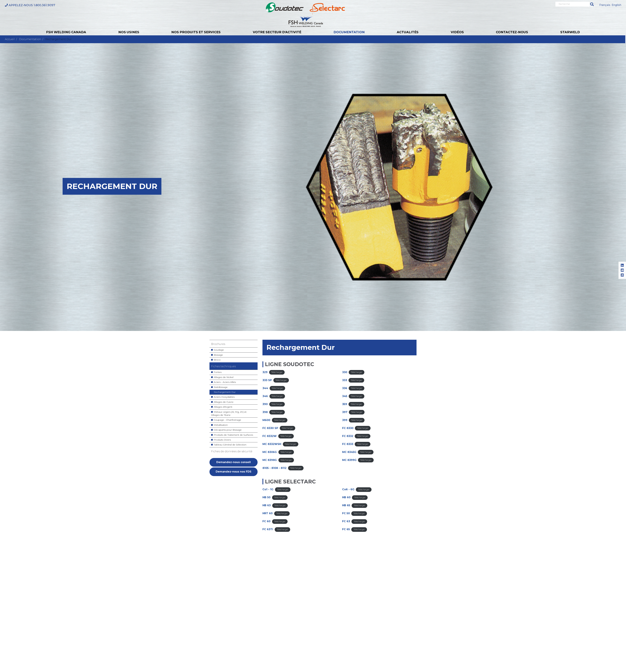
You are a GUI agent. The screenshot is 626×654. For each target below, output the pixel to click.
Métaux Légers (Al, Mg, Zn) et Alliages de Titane (228, 413)
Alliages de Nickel (223, 377)
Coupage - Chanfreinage (227, 420)
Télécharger (277, 372)
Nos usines (128, 32)
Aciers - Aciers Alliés (225, 382)
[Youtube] (622, 270)
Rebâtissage (221, 387)
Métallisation (221, 425)
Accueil (10, 39)
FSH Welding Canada (66, 32)
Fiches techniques (223, 366)
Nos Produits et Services (196, 32)
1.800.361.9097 (32, 5)
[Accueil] (305, 14)
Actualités (407, 32)
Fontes (218, 372)
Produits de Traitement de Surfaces (233, 435)
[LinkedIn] (622, 265)
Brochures (218, 344)
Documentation (349, 32)
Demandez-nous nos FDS (233, 471)
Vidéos (457, 32)
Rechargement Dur (225, 392)
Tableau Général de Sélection (230, 444)
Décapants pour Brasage (228, 430)
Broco (217, 359)
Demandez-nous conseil (233, 462)
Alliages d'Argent (223, 407)
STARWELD (570, 32)
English (616, 5)
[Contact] (622, 275)
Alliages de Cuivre (223, 402)
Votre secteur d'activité (277, 32)
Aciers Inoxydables (224, 397)
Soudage (219, 350)
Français (604, 5)
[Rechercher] (592, 4)
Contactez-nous (512, 32)
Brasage (218, 355)
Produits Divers (222, 439)
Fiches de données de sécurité (231, 451)
